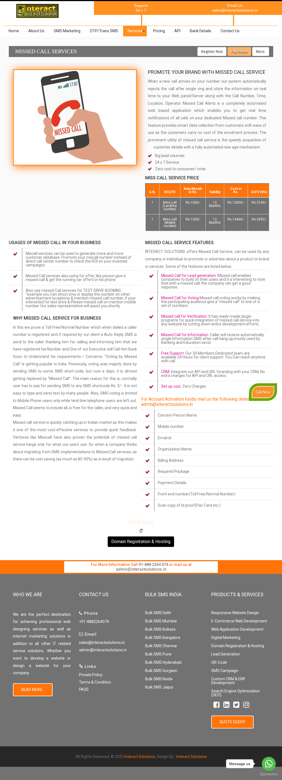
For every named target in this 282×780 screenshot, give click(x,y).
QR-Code (219, 662)
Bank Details (200, 31)
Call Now (263, 392)
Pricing (159, 31)
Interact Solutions (139, 756)
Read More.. (32, 689)
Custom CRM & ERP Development (228, 681)
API (177, 31)
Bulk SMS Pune (158, 654)
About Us (36, 31)
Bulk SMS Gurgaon (161, 671)
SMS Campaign (224, 671)
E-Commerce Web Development (239, 621)
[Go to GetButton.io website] (269, 774)
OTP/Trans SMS (104, 31)
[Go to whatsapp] (269, 764)
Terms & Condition (95, 682)
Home (14, 31)
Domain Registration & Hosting (140, 541)
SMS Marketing (67, 31)
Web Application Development (237, 629)
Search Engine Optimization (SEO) (235, 693)
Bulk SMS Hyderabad (163, 662)
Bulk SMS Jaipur (159, 687)
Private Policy (90, 675)
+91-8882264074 (94, 621)
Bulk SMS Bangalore (162, 637)
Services (135, 31)
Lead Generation (225, 654)
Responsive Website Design (235, 613)
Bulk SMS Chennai (161, 646)
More (260, 51)
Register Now (212, 51)
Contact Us (230, 31)
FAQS (84, 689)
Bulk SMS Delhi (158, 613)
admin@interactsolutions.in (141, 569)
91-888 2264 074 (153, 564)
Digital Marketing (225, 637)
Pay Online (239, 51)
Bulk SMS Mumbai (161, 621)
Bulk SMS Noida (158, 679)
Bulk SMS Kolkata (160, 629)
